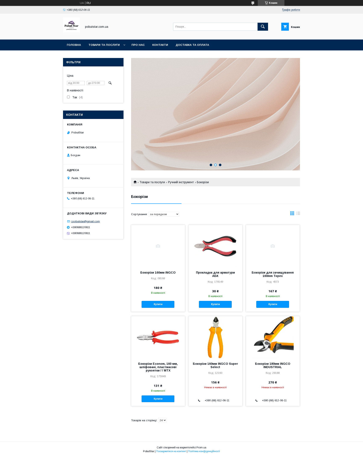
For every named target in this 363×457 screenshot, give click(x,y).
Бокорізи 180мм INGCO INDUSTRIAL (272, 365)
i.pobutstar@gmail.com (85, 221)
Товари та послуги (104, 44)
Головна (74, 44)
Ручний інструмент (181, 182)
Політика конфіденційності (204, 451)
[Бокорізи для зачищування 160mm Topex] (273, 246)
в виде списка (298, 214)
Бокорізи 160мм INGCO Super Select (215, 365)
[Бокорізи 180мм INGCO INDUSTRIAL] (273, 337)
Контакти (160, 44)
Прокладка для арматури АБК (215, 274)
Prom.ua (201, 447)
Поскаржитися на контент (171, 451)
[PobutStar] (71, 34)
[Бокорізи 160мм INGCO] (158, 246)
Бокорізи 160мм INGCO (158, 272)
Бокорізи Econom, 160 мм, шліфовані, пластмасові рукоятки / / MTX (158, 367)
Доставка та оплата (192, 44)
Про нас (138, 44)
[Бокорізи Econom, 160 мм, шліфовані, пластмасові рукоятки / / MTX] (158, 337)
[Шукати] (263, 27)
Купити (158, 304)
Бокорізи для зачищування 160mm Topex (273, 274)
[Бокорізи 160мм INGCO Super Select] (215, 337)
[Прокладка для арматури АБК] (215, 246)
